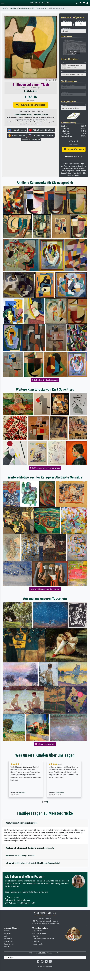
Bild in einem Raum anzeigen (42, 135)
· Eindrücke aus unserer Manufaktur (43, 939)
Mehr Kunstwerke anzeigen (45, 744)
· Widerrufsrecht (8, 941)
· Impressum (7, 933)
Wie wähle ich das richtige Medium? (20, 855)
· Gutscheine (36, 941)
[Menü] (2, 3)
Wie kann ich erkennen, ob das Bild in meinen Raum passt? (30, 848)
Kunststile (13, 8)
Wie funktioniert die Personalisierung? (22, 823)
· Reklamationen (9, 944)
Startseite (5, 8)
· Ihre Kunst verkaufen (39, 933)
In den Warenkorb (75, 149)
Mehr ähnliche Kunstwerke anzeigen (45, 380)
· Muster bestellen (37, 944)
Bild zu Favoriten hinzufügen (42, 130)
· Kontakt (6, 931)
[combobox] (73, 31)
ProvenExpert (21, 792)
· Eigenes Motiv (37, 931)
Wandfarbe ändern (18, 135)
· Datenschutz (8, 939)
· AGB (5, 936)
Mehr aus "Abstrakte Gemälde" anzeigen (45, 589)
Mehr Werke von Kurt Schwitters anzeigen (45, 468)
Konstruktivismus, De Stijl (26, 8)
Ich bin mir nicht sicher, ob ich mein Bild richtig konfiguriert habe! (33, 863)
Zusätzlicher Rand (66, 28)
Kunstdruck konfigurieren (32, 104)
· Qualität (35, 936)
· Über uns (7, 947)
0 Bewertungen (35, 140)
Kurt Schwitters (41, 8)
